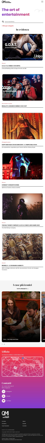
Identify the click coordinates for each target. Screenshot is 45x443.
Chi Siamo (4, 423)
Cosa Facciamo (5, 426)
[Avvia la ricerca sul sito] (3, 22)
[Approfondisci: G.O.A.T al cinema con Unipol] (22, 47)
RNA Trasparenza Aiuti (18, 436)
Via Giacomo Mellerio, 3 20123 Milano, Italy (13, 354)
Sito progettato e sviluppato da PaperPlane (12, 439)
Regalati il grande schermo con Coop (14, 106)
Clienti (23, 421)
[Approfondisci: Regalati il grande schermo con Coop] (22, 87)
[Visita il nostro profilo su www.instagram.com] (3, 391)
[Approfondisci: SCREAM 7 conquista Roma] (22, 166)
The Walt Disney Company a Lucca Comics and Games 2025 (21, 225)
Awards (24, 423)
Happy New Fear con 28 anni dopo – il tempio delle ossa (19, 144)
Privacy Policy (5, 438)
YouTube (8, 400)
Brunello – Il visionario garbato (12, 265)
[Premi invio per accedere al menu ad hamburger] (42, 1)
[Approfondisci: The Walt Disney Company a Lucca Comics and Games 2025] (22, 206)
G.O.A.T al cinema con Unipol (11, 66)
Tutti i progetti (22, 288)
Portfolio (4, 421)
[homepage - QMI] (6, 2)
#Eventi (3, 63)
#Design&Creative (6, 142)
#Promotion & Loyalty (7, 103)
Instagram (9, 391)
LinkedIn (8, 396)
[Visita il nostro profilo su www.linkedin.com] (3, 396)
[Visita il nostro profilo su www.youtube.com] (3, 401)
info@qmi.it (7, 388)
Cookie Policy (12, 438)
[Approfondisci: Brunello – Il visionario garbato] (22, 247)
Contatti (24, 426)
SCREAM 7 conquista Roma (10, 185)
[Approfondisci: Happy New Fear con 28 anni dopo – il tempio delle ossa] (22, 126)
